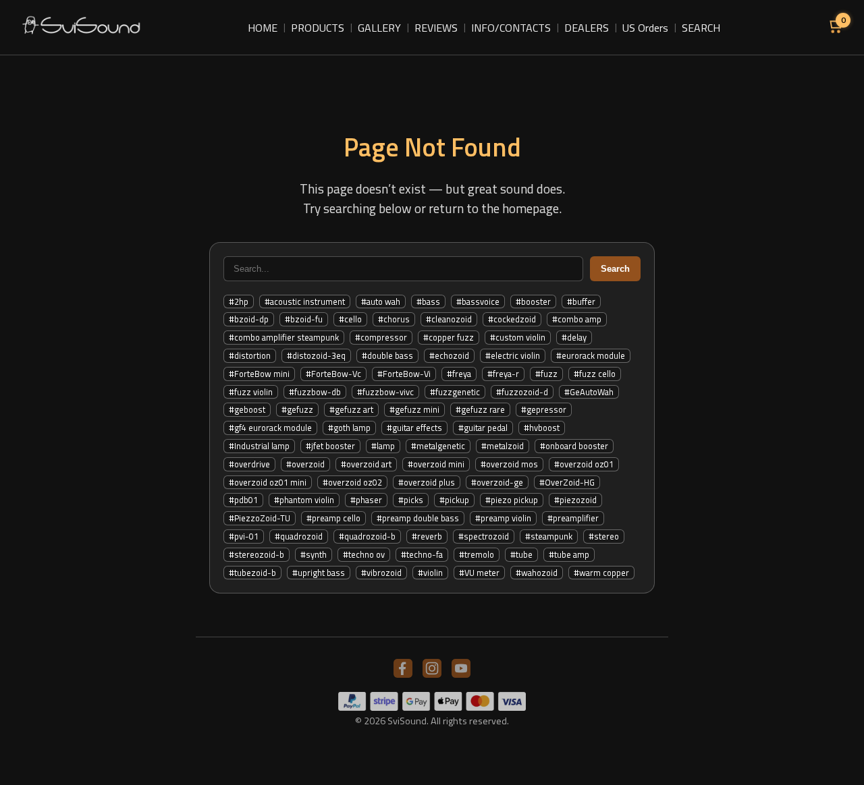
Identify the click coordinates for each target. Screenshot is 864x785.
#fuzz (546, 373)
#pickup (454, 499)
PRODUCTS (317, 28)
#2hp (238, 301)
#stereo (604, 536)
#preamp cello (333, 518)
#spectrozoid (483, 536)
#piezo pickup (511, 499)
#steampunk (548, 536)
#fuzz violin (251, 392)
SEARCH (701, 28)
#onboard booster (574, 446)
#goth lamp (349, 427)
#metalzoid (502, 446)
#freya (459, 373)
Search (615, 269)
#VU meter (479, 572)
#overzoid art (366, 464)
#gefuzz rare (480, 409)
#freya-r (503, 373)
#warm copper (601, 572)
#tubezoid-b (252, 572)
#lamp (383, 446)
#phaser (366, 499)
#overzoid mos (509, 464)
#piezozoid (575, 499)
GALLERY (379, 28)
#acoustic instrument (305, 301)
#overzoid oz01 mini (267, 482)
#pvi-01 (244, 536)
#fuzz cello (595, 373)
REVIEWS (436, 28)
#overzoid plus (426, 482)
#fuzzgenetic (455, 392)
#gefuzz (297, 409)
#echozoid (449, 355)
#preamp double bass (418, 518)
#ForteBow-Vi (404, 373)
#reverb (427, 536)
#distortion (250, 355)
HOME (262, 28)
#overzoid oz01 (584, 464)
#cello (350, 319)
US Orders (645, 28)
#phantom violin (304, 499)
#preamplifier (573, 518)
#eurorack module (590, 355)
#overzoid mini (436, 464)
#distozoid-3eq (316, 355)
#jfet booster (330, 446)
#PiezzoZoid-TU (259, 518)
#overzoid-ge (497, 482)
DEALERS (586, 28)
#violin (430, 572)
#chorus (394, 319)
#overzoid (305, 464)
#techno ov (364, 554)
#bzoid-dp (249, 319)
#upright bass (318, 572)
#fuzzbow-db (315, 392)
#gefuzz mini (414, 409)
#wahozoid (537, 572)
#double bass (387, 355)
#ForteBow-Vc (333, 373)
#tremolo (476, 554)
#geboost (247, 409)
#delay (574, 337)
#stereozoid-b (256, 554)
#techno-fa (422, 554)
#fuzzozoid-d (522, 392)
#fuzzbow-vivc (385, 392)
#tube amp (569, 554)
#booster (533, 301)
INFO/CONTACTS (511, 28)
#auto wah (380, 301)
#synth (313, 554)
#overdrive (249, 464)
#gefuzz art (351, 409)
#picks (410, 499)
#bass (428, 301)
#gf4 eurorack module (270, 427)
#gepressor (543, 409)
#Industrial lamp (259, 446)
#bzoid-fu (304, 319)
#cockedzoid (512, 319)
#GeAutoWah (589, 392)
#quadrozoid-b (367, 536)
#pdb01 (243, 499)
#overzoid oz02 (352, 482)
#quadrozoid (299, 536)
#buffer (581, 301)
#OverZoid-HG (567, 482)
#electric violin (512, 355)
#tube (521, 554)
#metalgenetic (438, 446)
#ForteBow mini (259, 373)
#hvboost (542, 427)
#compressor (381, 337)
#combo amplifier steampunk (284, 337)
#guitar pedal (483, 427)
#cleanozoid (449, 319)
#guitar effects (414, 427)
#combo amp (576, 319)
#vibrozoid (381, 572)
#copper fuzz (448, 337)
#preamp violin (503, 518)
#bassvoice (478, 301)
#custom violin (517, 337)
